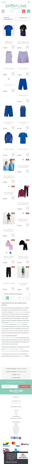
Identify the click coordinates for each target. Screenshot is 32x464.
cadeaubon (22, 356)
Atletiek (21, 322)
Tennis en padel (15, 322)
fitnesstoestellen (14, 348)
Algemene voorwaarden (16, 418)
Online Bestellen (16, 422)
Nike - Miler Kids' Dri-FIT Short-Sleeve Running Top (8, 231)
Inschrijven (24, 386)
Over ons (16, 410)
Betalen (16, 424)
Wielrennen (26, 322)
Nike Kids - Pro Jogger (9, 283)
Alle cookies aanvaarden (23, 455)
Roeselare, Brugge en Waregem (8, 337)
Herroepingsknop (16, 416)
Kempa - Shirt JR (23, 149)
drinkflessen (21, 348)
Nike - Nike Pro (9, 85)
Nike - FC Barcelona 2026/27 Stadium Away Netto (23, 43)
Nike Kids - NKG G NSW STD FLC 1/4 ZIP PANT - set (23, 258)
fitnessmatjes (7, 348)
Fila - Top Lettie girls (9, 68)
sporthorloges (5, 351)
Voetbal (10, 322)
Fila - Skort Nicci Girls (23, 68)
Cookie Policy (16, 429)
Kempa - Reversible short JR (9, 123)
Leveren (16, 426)
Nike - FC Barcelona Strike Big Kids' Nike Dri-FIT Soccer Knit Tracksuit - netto (23, 205)
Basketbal (7, 324)
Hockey (3, 324)
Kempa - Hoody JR (9, 149)
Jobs (16, 414)
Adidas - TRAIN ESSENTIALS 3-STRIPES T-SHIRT (8, 43)
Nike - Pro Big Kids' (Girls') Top (23, 284)
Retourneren (16, 428)
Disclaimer (16, 431)
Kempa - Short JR (23, 95)
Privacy (16, 433)
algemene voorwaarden (11, 462)
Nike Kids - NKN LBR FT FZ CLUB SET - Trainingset (9, 258)
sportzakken (11, 351)
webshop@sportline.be (16, 403)
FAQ (16, 412)
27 (19, 298)
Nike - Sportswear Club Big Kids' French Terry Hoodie (8, 177)
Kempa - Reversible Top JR (23, 123)
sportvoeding (17, 351)
